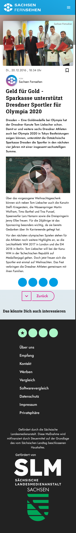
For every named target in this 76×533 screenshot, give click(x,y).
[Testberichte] (22, 332)
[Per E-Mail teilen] (53, 282)
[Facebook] (32, 332)
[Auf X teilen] (32, 282)
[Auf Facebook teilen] (22, 282)
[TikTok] (53, 332)
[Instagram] (43, 332)
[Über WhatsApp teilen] (43, 282)
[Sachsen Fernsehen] (22, 7)
